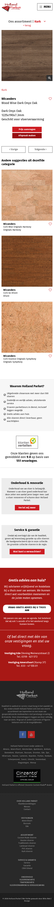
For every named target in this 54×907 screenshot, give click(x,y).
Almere (6, 749)
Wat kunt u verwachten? (27, 551)
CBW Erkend (27, 868)
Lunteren (23, 756)
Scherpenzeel (14, 759)
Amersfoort (16, 749)
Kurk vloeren (27, 851)
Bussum (28, 752)
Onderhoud (27, 877)
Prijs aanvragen (27, 129)
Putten (40, 756)
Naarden (32, 756)
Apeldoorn (38, 749)
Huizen (15, 756)
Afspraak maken (27, 135)
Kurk (4, 90)
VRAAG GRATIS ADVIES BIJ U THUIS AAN (27, 609)
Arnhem (47, 749)
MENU (47, 6)
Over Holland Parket (27, 801)
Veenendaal (41, 759)
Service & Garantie (27, 860)
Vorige (14, 149)
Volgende (40, 149)
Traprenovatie (27, 882)
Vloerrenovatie (27, 879)
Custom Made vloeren (27, 837)
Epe (47, 752)
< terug (27, 25)
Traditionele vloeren (27, 843)
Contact (27, 809)
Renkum (48, 756)
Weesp (33, 762)
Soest (23, 759)
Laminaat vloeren (27, 846)
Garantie (27, 865)
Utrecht (31, 759)
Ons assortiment (20, 21)
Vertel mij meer (27, 507)
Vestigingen (27, 818)
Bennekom (9, 752)
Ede (43, 752)
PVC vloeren (27, 848)
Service (27, 863)
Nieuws (27, 806)
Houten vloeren (27, 840)
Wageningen (23, 762)
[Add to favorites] (50, 99)
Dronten (36, 752)
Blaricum (19, 752)
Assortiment (27, 835)
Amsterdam (27, 749)
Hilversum (6, 756)
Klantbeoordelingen (27, 804)
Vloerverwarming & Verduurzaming (27, 885)
